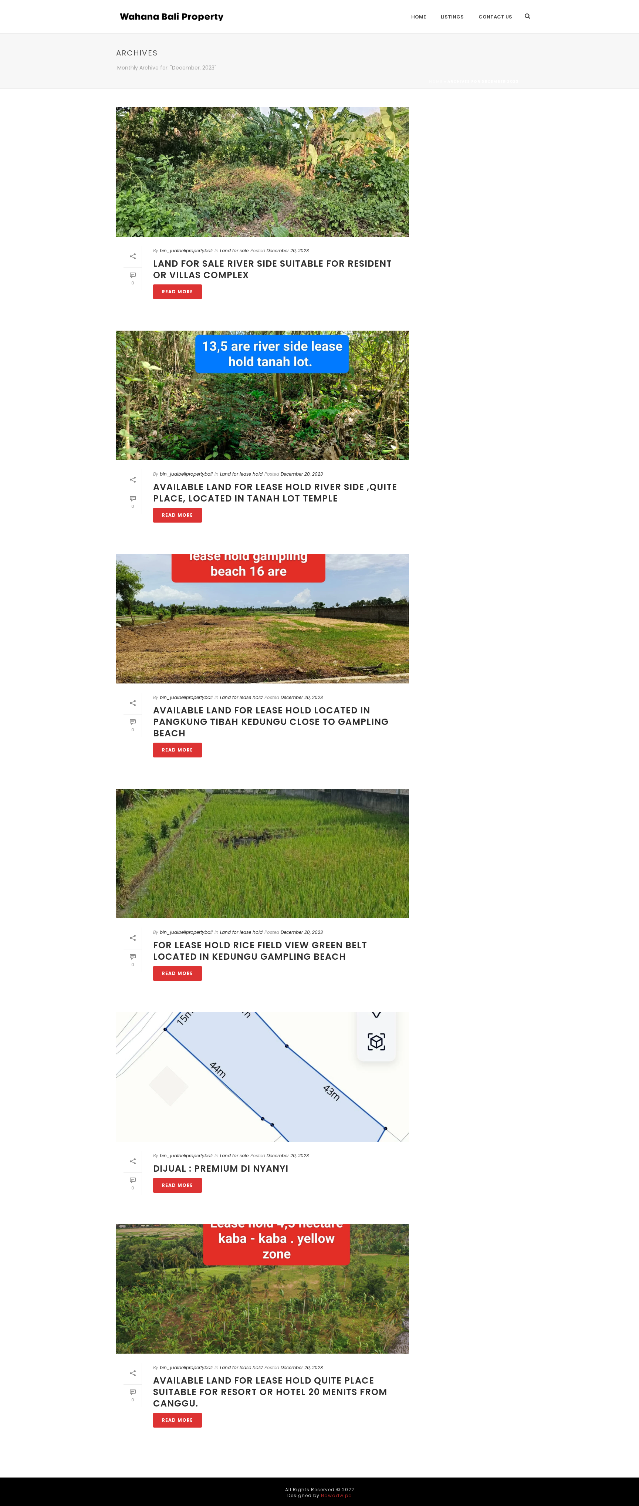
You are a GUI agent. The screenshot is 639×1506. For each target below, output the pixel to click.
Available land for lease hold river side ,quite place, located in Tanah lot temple (275, 492)
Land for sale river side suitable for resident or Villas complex (272, 269)
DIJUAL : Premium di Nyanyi (220, 1168)
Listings (452, 16)
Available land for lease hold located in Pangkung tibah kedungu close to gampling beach (271, 721)
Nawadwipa (336, 1495)
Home (418, 16)
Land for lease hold (241, 474)
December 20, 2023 (288, 250)
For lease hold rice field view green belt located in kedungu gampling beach (260, 951)
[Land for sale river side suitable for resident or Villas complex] (262, 172)
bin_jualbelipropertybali (186, 250)
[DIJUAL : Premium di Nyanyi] (262, 1077)
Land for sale (234, 250)
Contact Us (495, 16)
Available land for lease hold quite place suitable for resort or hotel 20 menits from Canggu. (270, 1391)
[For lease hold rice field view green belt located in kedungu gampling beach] (262, 853)
